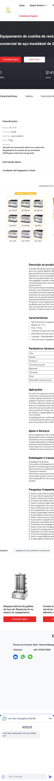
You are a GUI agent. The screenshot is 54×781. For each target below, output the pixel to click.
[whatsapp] (22, 656)
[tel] (37, 656)
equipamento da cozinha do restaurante (33, 550)
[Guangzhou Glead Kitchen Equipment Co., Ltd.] (8, 10)
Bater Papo (34, 59)
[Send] (50, 777)
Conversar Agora (10, 59)
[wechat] (30, 656)
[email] (15, 656)
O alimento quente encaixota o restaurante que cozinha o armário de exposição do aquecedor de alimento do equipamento (28, 612)
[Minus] (50, 718)
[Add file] (3, 777)
